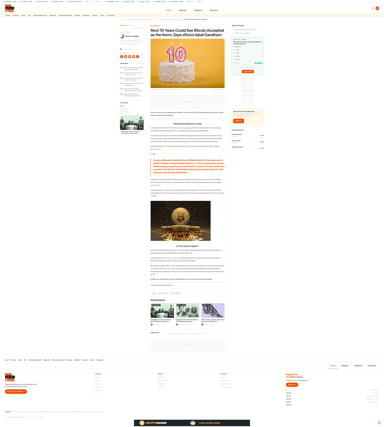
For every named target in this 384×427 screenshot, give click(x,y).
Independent (157, 149)
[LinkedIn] (129, 56)
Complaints (161, 387)
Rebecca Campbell (132, 36)
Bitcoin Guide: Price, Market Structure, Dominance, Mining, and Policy (141, 19)
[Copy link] (137, 56)
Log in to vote (248, 71)
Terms (30, 417)
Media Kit (222, 377)
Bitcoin (8, 15)
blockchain (171, 333)
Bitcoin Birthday (124, 109)
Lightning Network (173, 258)
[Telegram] (133, 56)
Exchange (77, 15)
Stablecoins (53, 15)
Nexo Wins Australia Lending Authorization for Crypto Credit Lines (133, 89)
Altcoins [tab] (182, 10)
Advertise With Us (225, 380)
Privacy (35, 417)
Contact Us (98, 384)
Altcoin (23, 15)
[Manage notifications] (379, 422)
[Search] (372, 8)
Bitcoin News (123, 25)
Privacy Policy (161, 377)
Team (96, 380)
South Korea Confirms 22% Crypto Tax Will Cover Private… (133, 73)
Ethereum (15, 15)
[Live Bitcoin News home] (10, 8)
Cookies (41, 417)
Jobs (96, 394)
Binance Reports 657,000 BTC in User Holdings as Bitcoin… (134, 84)
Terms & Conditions (163, 380)
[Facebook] (125, 56)
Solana (102, 15)
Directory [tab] (214, 10)
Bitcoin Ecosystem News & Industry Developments (170, 19)
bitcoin (122, 106)
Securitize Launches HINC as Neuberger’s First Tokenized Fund (132, 95)
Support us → (292, 384)
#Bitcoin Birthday (163, 293)
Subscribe (238, 121)
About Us (97, 377)
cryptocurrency (181, 333)
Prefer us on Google (126, 49)
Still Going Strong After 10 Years (245, 29)
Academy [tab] (198, 10)
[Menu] (377, 8)
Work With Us (98, 390)
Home (121, 19)
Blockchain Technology (65, 15)
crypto (198, 333)
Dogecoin (95, 15)
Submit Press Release (226, 384)
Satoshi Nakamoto (125, 112)
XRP (29, 15)
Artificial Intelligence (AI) (40, 15)
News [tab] (169, 10)
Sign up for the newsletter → (16, 391)
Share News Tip (99, 387)
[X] (121, 56)
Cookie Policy (161, 384)
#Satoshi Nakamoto (175, 293)
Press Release (111, 15)
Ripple (205, 333)
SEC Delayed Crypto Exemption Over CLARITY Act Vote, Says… (133, 79)
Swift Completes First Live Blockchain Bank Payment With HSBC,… (133, 68)
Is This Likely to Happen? (242, 33)
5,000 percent (155, 185)
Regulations (86, 15)
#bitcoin (154, 293)
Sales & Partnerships (225, 387)
